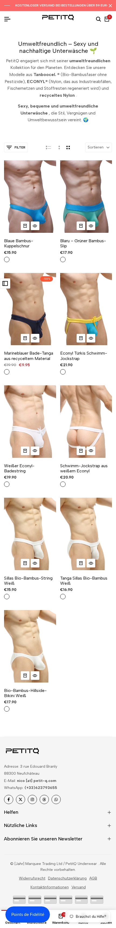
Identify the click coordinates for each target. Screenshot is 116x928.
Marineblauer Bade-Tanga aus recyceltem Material (28, 356)
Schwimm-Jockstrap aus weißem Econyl (84, 468)
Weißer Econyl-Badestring (19, 468)
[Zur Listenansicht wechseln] (48, 147)
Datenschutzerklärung (67, 878)
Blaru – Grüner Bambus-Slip (83, 243)
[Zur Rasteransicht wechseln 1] (59, 147)
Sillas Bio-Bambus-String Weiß (28, 581)
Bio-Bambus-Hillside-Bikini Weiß (25, 693)
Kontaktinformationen (49, 887)
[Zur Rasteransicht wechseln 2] (68, 147)
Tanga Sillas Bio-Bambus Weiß (83, 581)
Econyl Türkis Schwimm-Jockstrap (83, 356)
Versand (78, 887)
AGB (93, 878)
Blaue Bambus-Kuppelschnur (18, 243)
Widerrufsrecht (32, 878)
